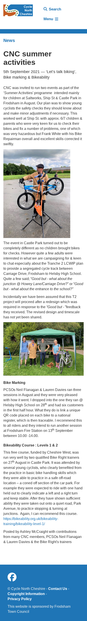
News (9, 40)
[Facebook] (12, 577)
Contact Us (57, 589)
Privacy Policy (20, 599)
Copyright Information (26, 594)
